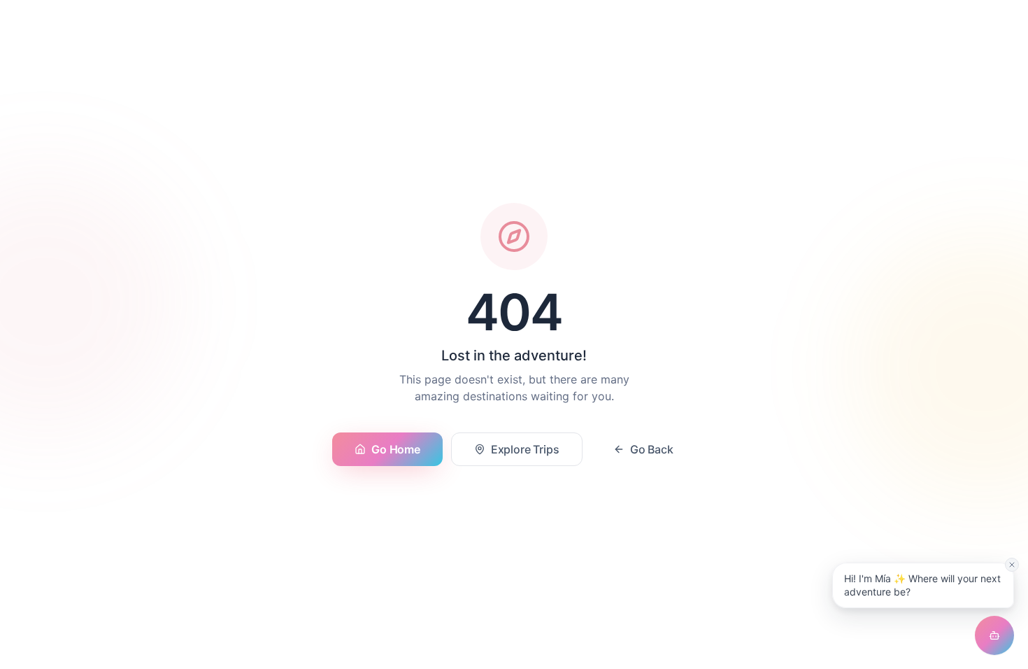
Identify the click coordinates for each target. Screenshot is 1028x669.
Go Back (651, 449)
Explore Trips (525, 449)
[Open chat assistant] (994, 635)
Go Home (395, 449)
